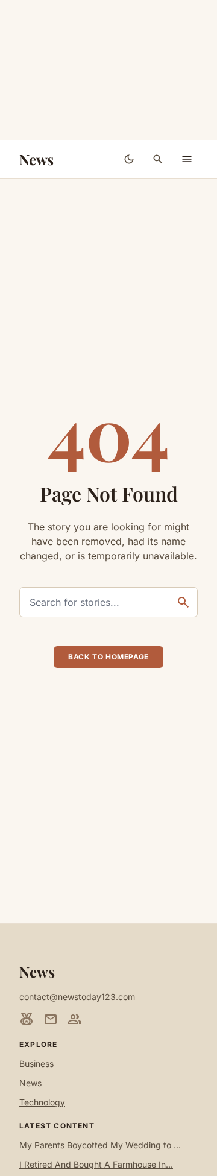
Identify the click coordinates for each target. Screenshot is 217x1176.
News (36, 159)
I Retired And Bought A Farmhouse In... (96, 1164)
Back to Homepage (108, 656)
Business (36, 1063)
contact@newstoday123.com (77, 997)
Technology (42, 1102)
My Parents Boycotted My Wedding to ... (100, 1145)
